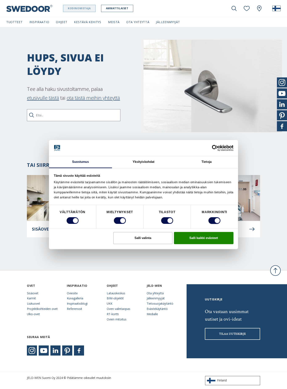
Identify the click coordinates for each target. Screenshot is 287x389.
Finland (222, 380)
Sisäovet (32, 293)
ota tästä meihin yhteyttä (93, 97)
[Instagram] (32, 350)
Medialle (152, 314)
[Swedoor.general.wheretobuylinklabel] (259, 8)
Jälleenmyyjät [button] (168, 22)
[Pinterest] (67, 350)
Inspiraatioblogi (77, 303)
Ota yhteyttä (155, 293)
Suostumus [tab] (80, 162)
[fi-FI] (276, 8)
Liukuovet (33, 303)
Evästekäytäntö (157, 309)
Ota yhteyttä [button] (137, 22)
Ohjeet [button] (61, 22)
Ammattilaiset (117, 8)
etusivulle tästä (43, 97)
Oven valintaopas (118, 309)
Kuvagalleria (75, 298)
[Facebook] (79, 350)
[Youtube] (44, 350)
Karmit (31, 298)
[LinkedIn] (55, 350)
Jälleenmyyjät (156, 298)
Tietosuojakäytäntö (160, 303)
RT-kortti (113, 314)
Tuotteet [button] (14, 22)
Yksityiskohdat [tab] (143, 162)
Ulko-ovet (33, 314)
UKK (109, 303)
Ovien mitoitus (116, 319)
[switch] (120, 220)
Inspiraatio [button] (39, 22)
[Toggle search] (234, 8)
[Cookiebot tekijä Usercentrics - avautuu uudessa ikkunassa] (215, 148)
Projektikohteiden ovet (42, 309)
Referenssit (74, 309)
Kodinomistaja (79, 8)
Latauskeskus (116, 293)
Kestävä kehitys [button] (87, 22)
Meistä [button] (114, 22)
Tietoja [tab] (206, 162)
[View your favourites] (246, 8)
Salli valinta (142, 238)
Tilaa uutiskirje (232, 334)
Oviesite (72, 293)
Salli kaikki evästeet (203, 238)
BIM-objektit (115, 298)
